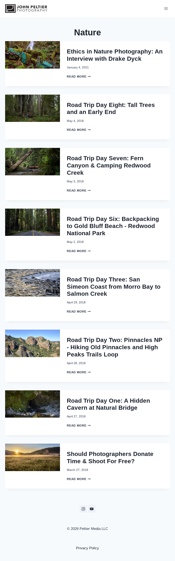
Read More (78, 76)
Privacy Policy (87, 548)
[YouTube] (91, 509)
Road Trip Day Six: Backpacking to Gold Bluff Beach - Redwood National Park (113, 226)
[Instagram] (83, 509)
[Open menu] (166, 8)
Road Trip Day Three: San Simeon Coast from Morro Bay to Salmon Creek (113, 286)
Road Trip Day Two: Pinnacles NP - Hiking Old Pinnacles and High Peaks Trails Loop (114, 347)
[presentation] (32, 63)
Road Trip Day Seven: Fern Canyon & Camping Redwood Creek (109, 165)
